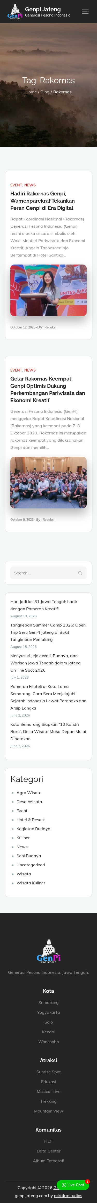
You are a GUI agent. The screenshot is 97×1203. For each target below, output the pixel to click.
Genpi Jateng (43, 9)
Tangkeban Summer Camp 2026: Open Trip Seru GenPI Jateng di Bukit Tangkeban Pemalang (48, 632)
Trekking (48, 1101)
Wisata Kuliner (31, 882)
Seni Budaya (29, 855)
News (30, 185)
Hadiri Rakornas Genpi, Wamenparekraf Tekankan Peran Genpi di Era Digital (42, 201)
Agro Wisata (29, 792)
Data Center (49, 1150)
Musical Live (49, 1091)
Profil (49, 1141)
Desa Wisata (29, 801)
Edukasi (48, 1081)
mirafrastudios (68, 1195)
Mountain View (48, 1111)
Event (16, 185)
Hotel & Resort (31, 819)
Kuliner (23, 837)
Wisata (24, 873)
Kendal (48, 1031)
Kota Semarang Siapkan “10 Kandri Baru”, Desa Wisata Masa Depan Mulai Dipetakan (48, 731)
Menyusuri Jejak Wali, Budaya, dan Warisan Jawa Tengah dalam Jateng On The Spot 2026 (45, 663)
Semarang (49, 1002)
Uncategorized (31, 864)
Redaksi (50, 327)
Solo (48, 1022)
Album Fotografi (48, 1160)
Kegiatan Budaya (33, 828)
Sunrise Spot (48, 1071)
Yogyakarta (48, 1012)
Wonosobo (48, 1041)
